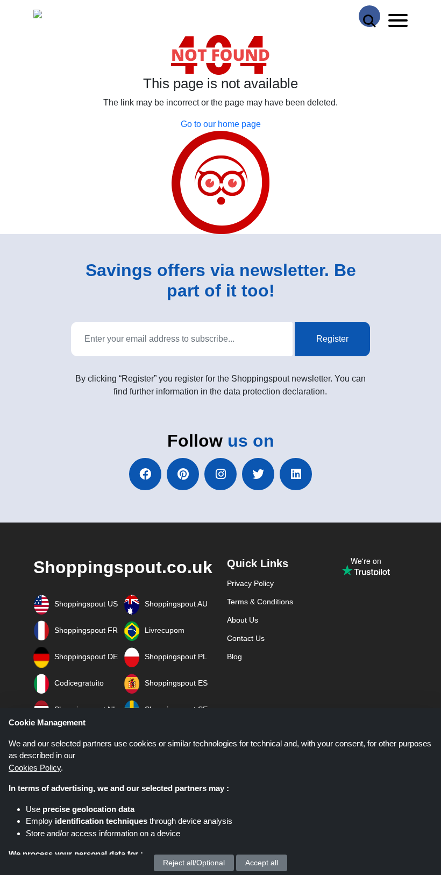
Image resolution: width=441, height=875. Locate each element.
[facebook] (145, 474)
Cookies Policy (35, 767)
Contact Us (246, 638)
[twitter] (258, 474)
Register (332, 338)
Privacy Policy (250, 583)
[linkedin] (296, 474)
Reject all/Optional (194, 862)
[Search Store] (369, 16)
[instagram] (220, 474)
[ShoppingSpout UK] (74, 16)
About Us (242, 620)
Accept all (261, 862)
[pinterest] (183, 474)
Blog (234, 656)
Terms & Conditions (260, 601)
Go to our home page (221, 124)
